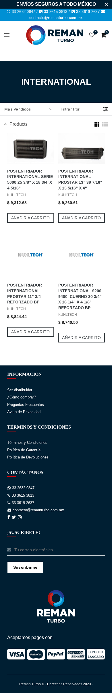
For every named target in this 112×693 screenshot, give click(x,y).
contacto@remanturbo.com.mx (56, 18)
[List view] (105, 124)
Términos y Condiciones (27, 442)
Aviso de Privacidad (23, 412)
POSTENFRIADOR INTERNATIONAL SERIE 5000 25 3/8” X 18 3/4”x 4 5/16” (30, 180)
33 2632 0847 (23, 11)
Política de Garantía (23, 450)
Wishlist (95, 32)
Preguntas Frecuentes (25, 404)
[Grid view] (96, 124)
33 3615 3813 (55, 11)
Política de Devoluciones (28, 457)
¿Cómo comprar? (21, 397)
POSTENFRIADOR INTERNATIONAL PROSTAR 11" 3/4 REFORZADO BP (24, 294)
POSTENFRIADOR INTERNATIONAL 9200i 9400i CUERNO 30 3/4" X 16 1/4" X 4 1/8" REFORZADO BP (80, 296)
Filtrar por (70, 109)
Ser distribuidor (19, 390)
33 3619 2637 (88, 11)
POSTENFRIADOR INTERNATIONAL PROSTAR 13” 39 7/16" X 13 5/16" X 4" (80, 180)
